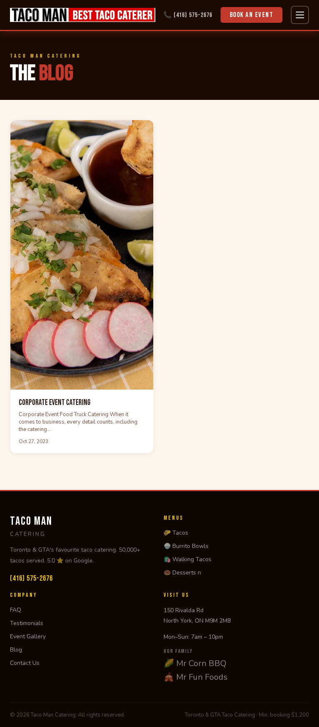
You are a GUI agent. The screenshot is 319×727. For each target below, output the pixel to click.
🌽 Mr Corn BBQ (195, 663)
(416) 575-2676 (31, 578)
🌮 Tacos (176, 533)
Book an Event (252, 15)
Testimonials (26, 623)
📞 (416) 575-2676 (187, 15)
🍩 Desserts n (182, 573)
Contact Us (24, 663)
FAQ (15, 610)
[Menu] (300, 15)
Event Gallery (28, 636)
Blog (16, 650)
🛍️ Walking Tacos (187, 559)
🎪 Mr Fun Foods (196, 677)
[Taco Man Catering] (82, 15)
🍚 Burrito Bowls (186, 546)
